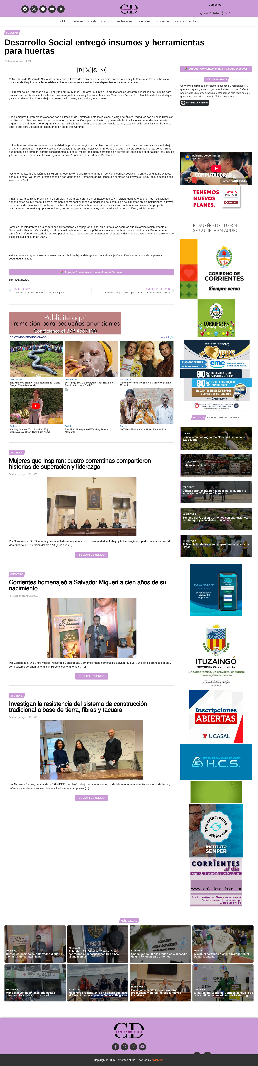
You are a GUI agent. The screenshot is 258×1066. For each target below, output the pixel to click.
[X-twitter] (34, 9)
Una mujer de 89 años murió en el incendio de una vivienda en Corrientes (159, 955)
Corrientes (77, 21)
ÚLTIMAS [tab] (198, 417)
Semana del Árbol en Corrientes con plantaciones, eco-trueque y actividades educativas (215, 519)
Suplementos (124, 21)
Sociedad (12, 32)
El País (92, 21)
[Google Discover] (61, 9)
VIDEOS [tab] (212, 417)
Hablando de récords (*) (198, 465)
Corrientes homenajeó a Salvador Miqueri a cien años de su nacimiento (34, 955)
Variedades (143, 21)
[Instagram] (43, 9)
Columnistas (162, 21)
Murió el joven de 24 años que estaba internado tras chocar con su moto (30, 994)
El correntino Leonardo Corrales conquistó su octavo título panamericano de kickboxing (223, 994)
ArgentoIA (157, 1060)
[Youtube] (52, 9)
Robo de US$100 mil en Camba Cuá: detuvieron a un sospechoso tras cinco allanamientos (94, 954)
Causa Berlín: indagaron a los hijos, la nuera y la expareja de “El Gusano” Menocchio (214, 492)
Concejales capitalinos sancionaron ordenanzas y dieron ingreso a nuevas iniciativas (156, 993)
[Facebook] (25, 9)
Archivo (193, 21)
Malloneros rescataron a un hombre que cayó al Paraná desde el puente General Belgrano (98, 994)
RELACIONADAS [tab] (229, 417)
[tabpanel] (216, 490)
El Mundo (106, 21)
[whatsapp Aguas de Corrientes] (216, 615)
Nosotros (179, 21)
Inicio (63, 21)
